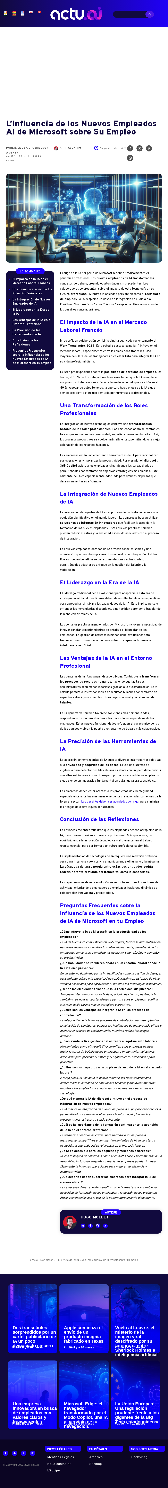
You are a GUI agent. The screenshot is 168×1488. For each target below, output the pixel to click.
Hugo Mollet (73, 148)
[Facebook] (130, 149)
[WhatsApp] (130, 159)
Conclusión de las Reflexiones (25, 343)
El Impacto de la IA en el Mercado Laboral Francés (31, 281)
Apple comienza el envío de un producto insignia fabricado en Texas (83, 1334)
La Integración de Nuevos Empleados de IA (31, 302)
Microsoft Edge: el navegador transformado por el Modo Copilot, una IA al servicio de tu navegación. (86, 1415)
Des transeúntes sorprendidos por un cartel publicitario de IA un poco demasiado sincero (34, 1336)
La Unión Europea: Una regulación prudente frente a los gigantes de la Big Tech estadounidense (137, 1412)
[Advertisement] (84, 69)
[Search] (149, 14)
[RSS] (14, 1453)
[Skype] (98, 1226)
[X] (139, 149)
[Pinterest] (149, 149)
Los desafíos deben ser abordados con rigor (110, 802)
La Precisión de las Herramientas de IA (26, 332)
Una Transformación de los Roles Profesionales (32, 292)
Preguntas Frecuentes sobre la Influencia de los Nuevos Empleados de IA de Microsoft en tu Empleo (32, 357)
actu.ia (34, 1260)
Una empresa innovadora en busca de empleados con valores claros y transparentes (35, 1412)
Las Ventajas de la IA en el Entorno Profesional (31, 322)
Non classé (46, 1260)
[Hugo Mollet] (56, 148)
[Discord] (83, 1226)
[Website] (32, 1453)
